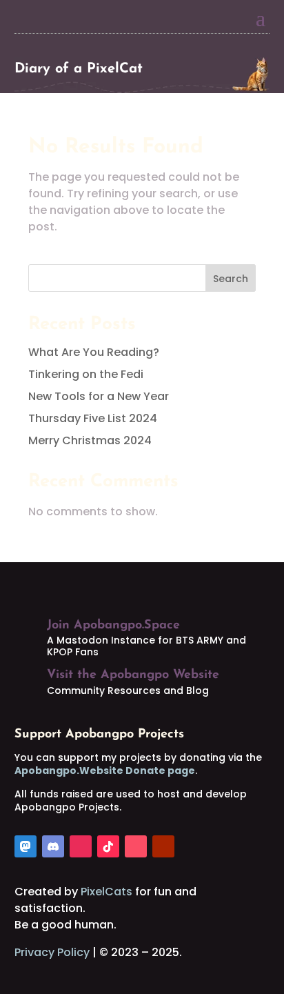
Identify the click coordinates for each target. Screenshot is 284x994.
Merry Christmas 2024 (90, 440)
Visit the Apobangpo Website (133, 675)
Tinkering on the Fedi (85, 374)
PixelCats (106, 891)
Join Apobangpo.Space (113, 625)
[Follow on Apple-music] (136, 846)
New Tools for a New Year (98, 396)
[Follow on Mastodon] (25, 846)
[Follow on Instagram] (81, 846)
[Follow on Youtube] (163, 846)
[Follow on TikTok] (108, 846)
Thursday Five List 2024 (92, 418)
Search (230, 279)
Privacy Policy (52, 952)
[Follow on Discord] (53, 846)
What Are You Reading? (93, 352)
